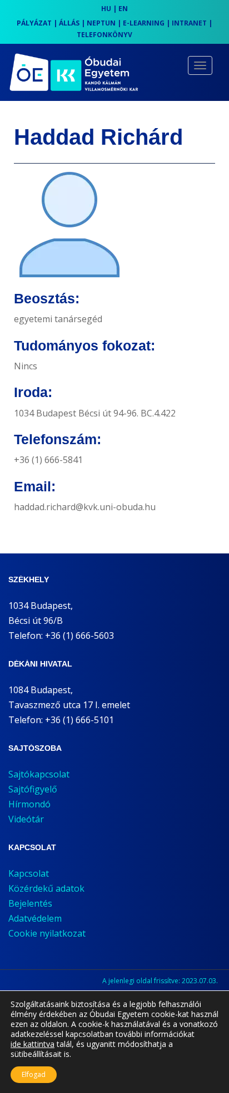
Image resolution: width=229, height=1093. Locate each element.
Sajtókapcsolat (38, 774)
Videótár (26, 819)
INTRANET (189, 23)
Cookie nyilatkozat (47, 933)
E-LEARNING (144, 23)
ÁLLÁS (69, 23)
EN (123, 8)
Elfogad (34, 1074)
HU (106, 8)
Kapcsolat (28, 873)
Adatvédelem (35, 918)
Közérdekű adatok (46, 888)
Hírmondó (29, 804)
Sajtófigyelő (32, 789)
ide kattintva (32, 1044)
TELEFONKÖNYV (104, 34)
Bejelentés (30, 903)
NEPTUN (101, 23)
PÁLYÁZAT (34, 23)
